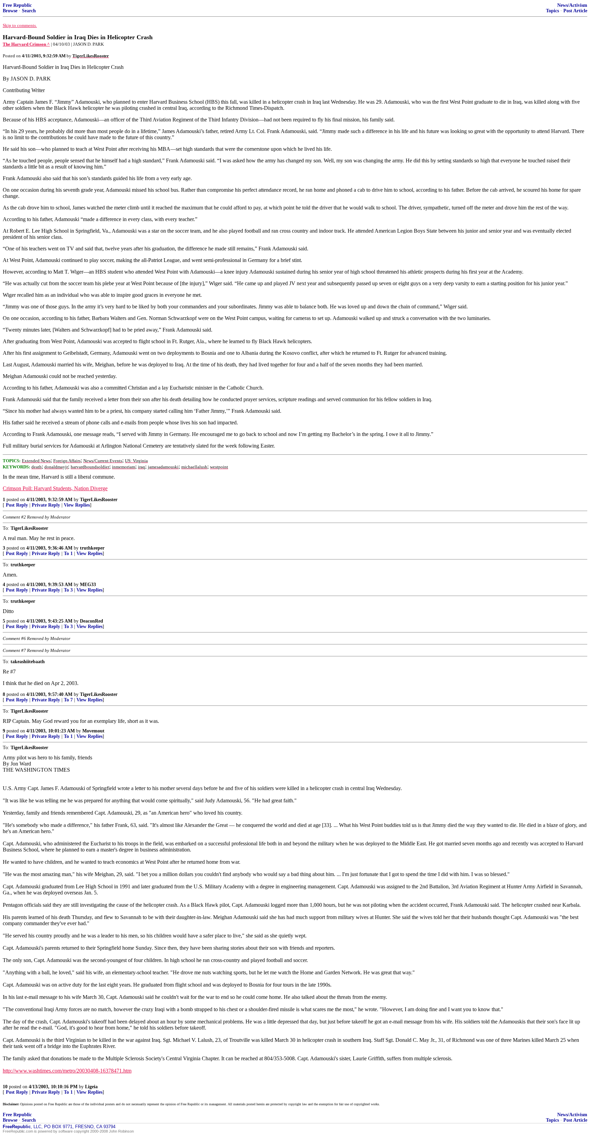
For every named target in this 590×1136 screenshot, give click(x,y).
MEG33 (88, 584)
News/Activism (572, 5)
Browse (10, 10)
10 (5, 1086)
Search (29, 10)
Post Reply (17, 505)
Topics (552, 10)
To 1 (68, 553)
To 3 (68, 590)
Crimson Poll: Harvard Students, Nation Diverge (55, 488)
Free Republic (17, 5)
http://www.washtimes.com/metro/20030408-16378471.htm (67, 1071)
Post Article (575, 10)
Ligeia (91, 1086)
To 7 (68, 699)
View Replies (77, 505)
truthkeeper (92, 548)
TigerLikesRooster (98, 499)
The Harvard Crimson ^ (26, 44)
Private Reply (46, 505)
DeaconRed (91, 621)
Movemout (93, 730)
